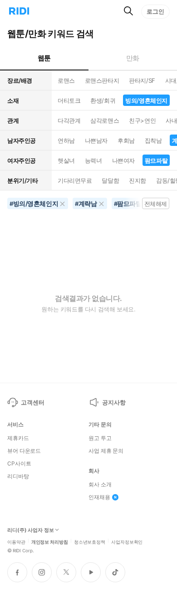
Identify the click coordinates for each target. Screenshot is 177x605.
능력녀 (93, 160)
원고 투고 (99, 438)
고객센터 (32, 402)
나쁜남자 (96, 140)
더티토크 (69, 100)
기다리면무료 (75, 180)
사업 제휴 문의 (105, 451)
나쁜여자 (123, 160)
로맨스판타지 (102, 80)
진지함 (137, 180)
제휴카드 (18, 438)
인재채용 (99, 497)
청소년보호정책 (89, 541)
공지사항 (113, 402)
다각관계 (69, 120)
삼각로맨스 (104, 120)
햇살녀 (66, 160)
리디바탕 (18, 476)
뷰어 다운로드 (24, 451)
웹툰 (44, 58)
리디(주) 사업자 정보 (30, 530)
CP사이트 (19, 463)
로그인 (155, 11)
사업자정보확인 (127, 541)
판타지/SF (142, 80)
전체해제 (155, 203)
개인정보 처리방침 (49, 541)
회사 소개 (99, 484)
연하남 (66, 140)
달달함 (110, 180)
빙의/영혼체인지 (146, 100)
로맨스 (66, 80)
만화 (132, 58)
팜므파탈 (156, 160)
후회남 (126, 140)
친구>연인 (142, 120)
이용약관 (16, 541)
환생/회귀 (102, 100)
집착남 (153, 140)
